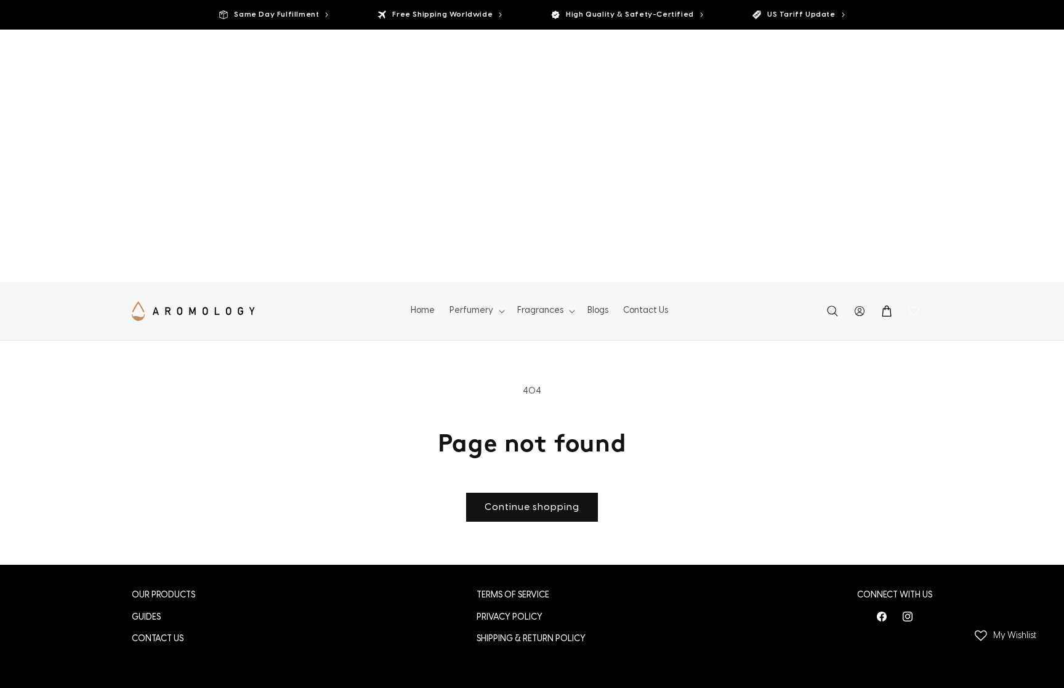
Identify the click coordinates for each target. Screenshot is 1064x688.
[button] (476, 311)
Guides (146, 617)
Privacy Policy (509, 617)
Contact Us (157, 639)
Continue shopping (532, 507)
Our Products (163, 595)
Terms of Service (513, 595)
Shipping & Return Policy (531, 639)
